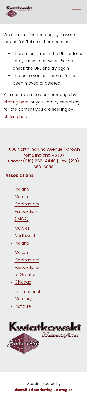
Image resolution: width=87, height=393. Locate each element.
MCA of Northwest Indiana (25, 235)
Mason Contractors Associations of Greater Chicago (27, 267)
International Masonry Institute (27, 299)
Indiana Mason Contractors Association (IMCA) (27, 204)
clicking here (16, 102)
